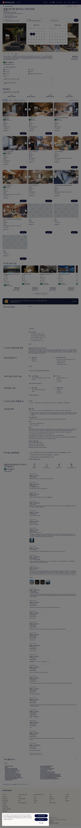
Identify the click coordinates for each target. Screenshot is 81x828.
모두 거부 (41, 819)
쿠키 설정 (41, 822)
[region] (25, 819)
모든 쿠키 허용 (41, 815)
